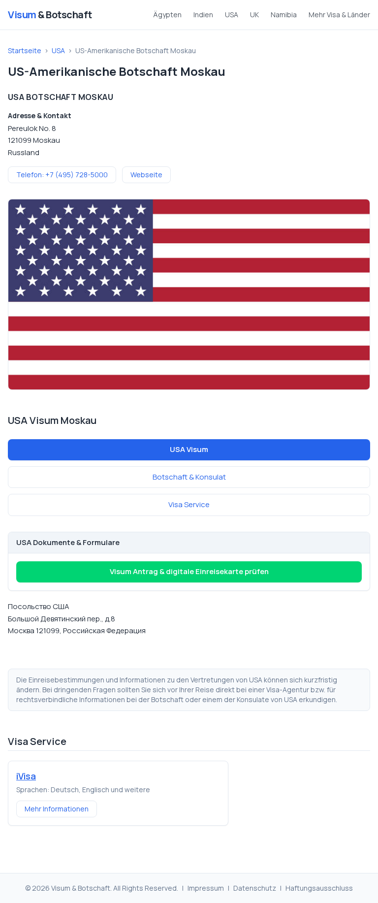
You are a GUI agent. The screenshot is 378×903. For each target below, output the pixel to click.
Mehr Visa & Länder (339, 14)
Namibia (284, 14)
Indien (203, 14)
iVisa (26, 776)
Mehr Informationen (57, 808)
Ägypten (167, 14)
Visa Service (189, 504)
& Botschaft (50, 14)
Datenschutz (254, 888)
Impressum (206, 888)
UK (254, 14)
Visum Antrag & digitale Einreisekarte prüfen (189, 571)
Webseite (146, 174)
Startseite (24, 50)
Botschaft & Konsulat (189, 477)
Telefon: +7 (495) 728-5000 (62, 174)
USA (231, 14)
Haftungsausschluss (319, 888)
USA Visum (189, 449)
